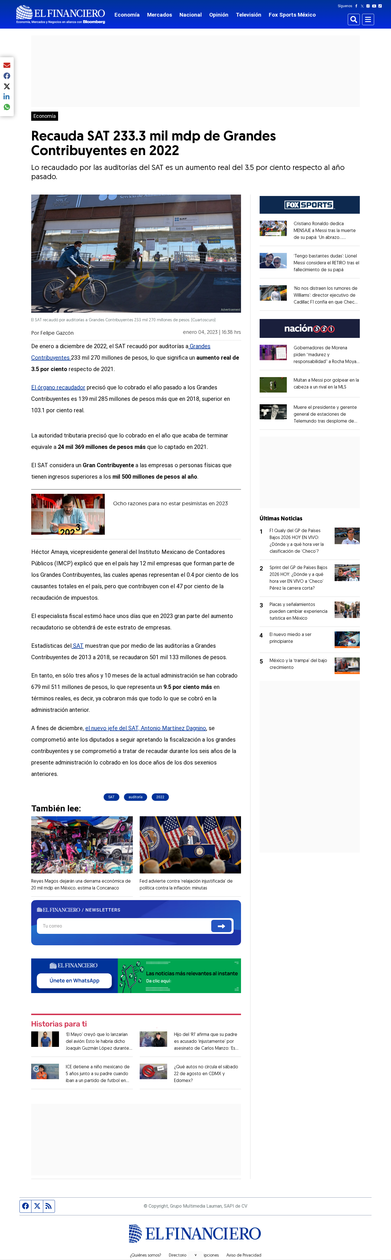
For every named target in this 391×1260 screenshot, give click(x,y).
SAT (78, 645)
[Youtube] (375, 6)
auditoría (136, 797)
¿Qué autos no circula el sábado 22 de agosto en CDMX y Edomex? (206, 1074)
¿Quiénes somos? (145, 1256)
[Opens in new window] (273, 384)
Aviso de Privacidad (243, 1256)
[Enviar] (221, 926)
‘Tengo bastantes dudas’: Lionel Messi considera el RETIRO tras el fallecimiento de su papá (326, 263)
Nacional (190, 14)
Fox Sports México (292, 14)
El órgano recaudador (58, 387)
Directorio (177, 1256)
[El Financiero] (61, 14)
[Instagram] (369, 6)
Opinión (218, 14)
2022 (160, 797)
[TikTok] (381, 6)
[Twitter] (363, 6)
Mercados (159, 14)
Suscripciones (206, 1256)
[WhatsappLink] (136, 975)
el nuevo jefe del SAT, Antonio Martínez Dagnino (145, 728)
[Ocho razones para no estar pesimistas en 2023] (68, 514)
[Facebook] (357, 6)
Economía (127, 14)
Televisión (248, 14)
